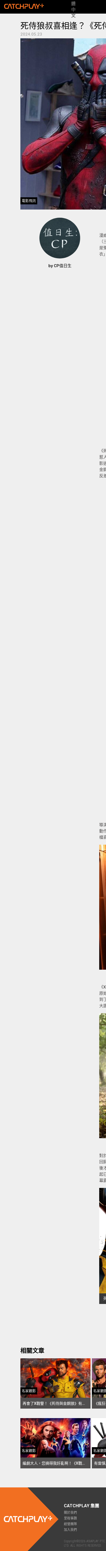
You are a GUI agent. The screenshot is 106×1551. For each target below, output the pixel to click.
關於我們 (70, 1513)
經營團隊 (70, 1524)
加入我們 (70, 1530)
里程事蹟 (70, 1518)
